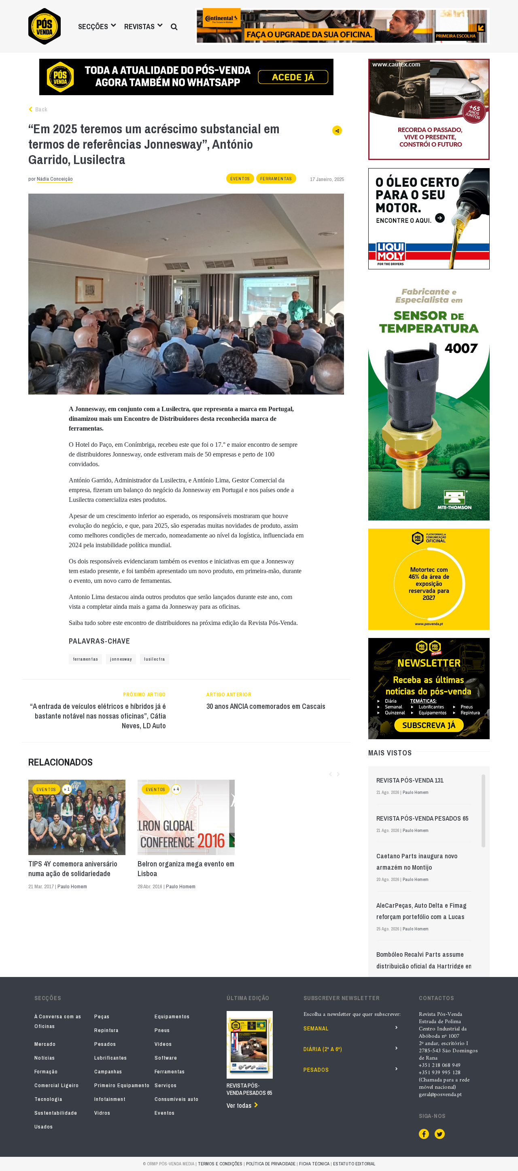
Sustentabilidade (55, 1112)
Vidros (102, 1112)
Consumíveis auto (177, 1099)
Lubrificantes (110, 1057)
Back (40, 109)
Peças (102, 1016)
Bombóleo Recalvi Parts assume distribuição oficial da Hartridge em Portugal (424, 965)
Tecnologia (48, 1099)
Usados (43, 1126)
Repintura (106, 1030)
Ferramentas (276, 178)
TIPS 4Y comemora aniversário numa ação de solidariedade (72, 869)
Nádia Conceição (55, 178)
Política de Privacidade (270, 1164)
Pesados (105, 1044)
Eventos (240, 178)
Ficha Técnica (314, 1164)
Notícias (44, 1057)
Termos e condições (220, 1164)
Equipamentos (172, 1016)
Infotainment (109, 1099)
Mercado (45, 1044)
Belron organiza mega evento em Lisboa (186, 869)
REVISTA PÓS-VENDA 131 (409, 780)
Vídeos (163, 1044)
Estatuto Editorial (354, 1164)
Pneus (162, 1030)
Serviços (166, 1085)
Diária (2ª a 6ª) (323, 1049)
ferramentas (85, 659)
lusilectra (154, 659)
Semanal (316, 1028)
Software (166, 1057)
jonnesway (121, 659)
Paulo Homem (72, 886)
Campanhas (108, 1071)
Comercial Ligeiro (56, 1085)
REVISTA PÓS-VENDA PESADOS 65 (422, 818)
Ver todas (239, 1105)
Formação (46, 1071)
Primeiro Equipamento (122, 1085)
